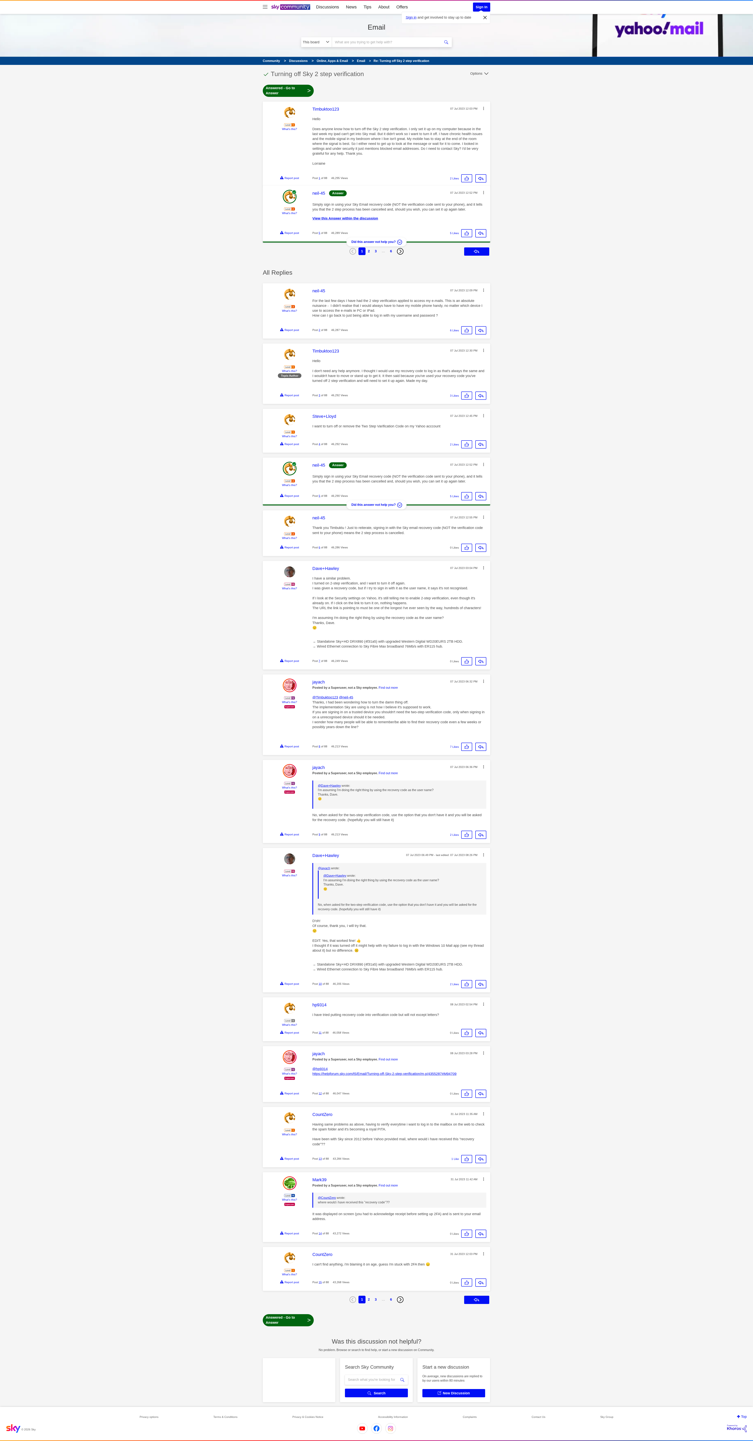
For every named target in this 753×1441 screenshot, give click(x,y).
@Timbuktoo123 (325, 697)
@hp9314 (320, 1069)
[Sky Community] (290, 7)
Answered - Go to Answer (288, 90)
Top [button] (744, 1417)
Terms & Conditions (225, 1416)
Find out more (388, 687)
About (383, 7)
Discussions (327, 7)
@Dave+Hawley (329, 785)
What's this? (289, 129)
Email (376, 27)
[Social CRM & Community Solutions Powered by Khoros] (737, 1428)
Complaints (470, 1416)
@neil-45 (346, 697)
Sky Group (606, 1416)
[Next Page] (400, 251)
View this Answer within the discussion (345, 218)
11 (320, 1032)
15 (320, 1282)
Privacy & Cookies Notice (307, 1416)
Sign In (481, 7)
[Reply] (480, 178)
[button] (483, 108)
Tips (367, 7)
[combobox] (386, 42)
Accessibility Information (393, 1416)
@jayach (324, 868)
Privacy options (149, 1416)
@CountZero (327, 1197)
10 (320, 983)
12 (320, 1093)
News (351, 7)
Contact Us (538, 1416)
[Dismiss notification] (485, 18)
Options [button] (476, 73)
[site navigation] (265, 7)
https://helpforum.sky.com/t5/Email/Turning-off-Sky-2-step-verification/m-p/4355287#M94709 (384, 1074)
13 (320, 1158)
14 (320, 1233)
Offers (402, 7)
